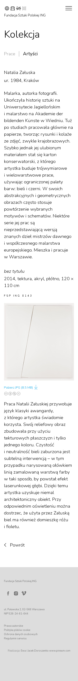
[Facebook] (8, 593)
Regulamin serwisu (15, 638)
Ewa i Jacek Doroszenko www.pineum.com (45, 651)
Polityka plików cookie (17, 630)
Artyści (30, 54)
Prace (9, 54)
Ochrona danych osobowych (21, 634)
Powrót (17, 545)
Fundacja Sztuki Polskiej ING (25, 15)
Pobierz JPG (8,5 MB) (18, 387)
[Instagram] (16, 593)
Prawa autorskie (13, 626)
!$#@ (15, 9)
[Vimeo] (24, 592)
